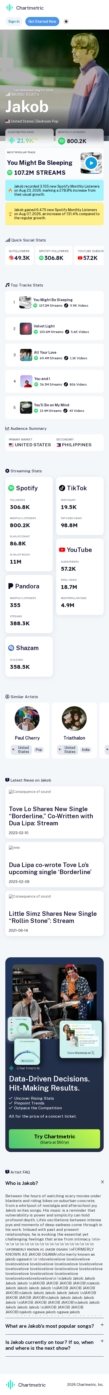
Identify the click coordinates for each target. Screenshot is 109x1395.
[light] (66, 21)
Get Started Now (42, 21)
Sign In (14, 21)
